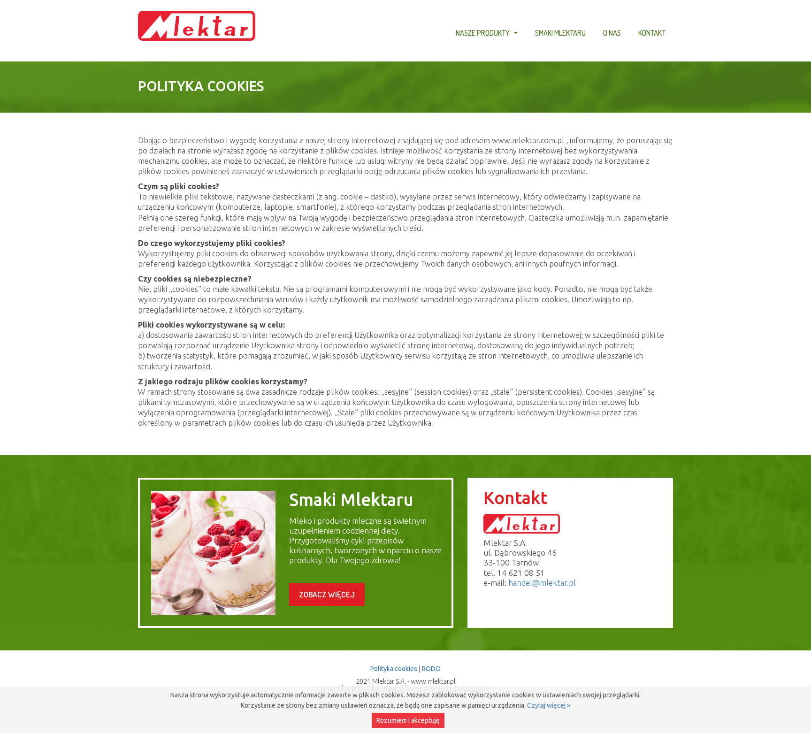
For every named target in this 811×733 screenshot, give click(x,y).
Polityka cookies (393, 668)
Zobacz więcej (327, 594)
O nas (612, 33)
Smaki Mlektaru (560, 33)
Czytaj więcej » (548, 705)
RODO (431, 668)
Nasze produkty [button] (488, 34)
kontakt (652, 33)
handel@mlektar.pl (542, 582)
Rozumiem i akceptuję (408, 720)
